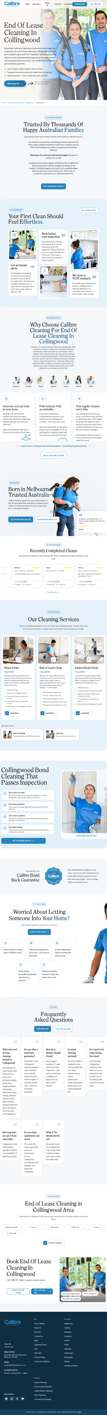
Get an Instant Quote (53, 186)
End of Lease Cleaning (16, 103)
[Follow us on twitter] (17, 1399)
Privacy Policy (39, 1357)
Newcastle (68, 1357)
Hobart (67, 1340)
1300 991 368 (80, 4)
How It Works (39, 1323)
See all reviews (52, 592)
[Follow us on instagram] (12, 1399)
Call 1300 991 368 (62, 1029)
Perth (66, 1345)
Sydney (67, 1328)
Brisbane (67, 1332)
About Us (47, 4)
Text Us (97, 4)
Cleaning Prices (40, 1345)
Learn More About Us (47, 519)
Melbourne (29, 103)
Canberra (67, 1336)
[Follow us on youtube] (22, 1399)
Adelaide (67, 1349)
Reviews (37, 1332)
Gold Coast (68, 1353)
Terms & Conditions (42, 1361)
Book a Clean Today (18, 1291)
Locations (68, 4)
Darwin (67, 1361)
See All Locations (71, 1366)
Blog (36, 1340)
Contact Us (38, 1336)
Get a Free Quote (88, 210)
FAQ (35, 1349)
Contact (57, 4)
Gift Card (37, 1353)
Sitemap (79, 1412)
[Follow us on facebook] (6, 1399)
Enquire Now (43, 1029)
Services (36, 4)
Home (27, 4)
